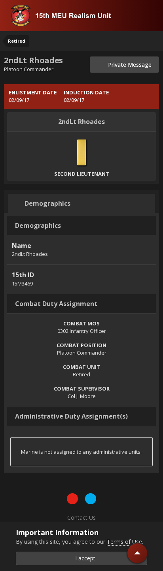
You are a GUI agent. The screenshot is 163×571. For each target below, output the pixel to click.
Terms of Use (124, 541)
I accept (83, 558)
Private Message (127, 64)
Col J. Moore (82, 396)
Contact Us (81, 517)
